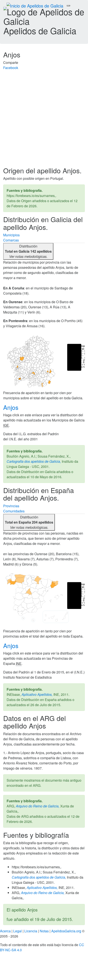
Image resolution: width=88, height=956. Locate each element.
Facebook (10, 67)
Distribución (28, 251)
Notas (44, 930)
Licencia (30, 930)
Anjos (11, 407)
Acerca (5, 930)
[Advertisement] (44, 120)
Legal (17, 930)
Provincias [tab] (11, 505)
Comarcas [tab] (11, 240)
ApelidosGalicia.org (66, 930)
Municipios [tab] (11, 234)
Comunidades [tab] (14, 511)
